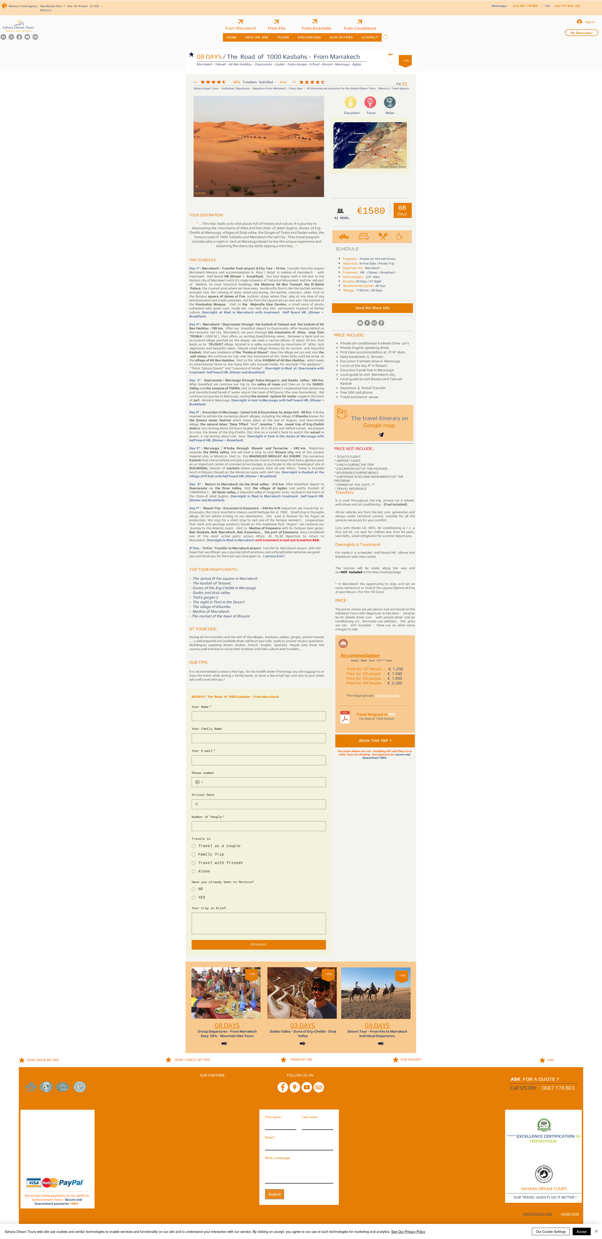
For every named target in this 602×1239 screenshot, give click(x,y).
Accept (582, 1231)
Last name (310, 1117)
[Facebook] (19, 37)
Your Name (201, 707)
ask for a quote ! (388, 695)
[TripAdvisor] (35, 37)
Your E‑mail (203, 751)
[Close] (596, 1231)
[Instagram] (11, 37)
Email (270, 1137)
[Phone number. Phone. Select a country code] (199, 782)
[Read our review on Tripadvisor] (318, 1087)
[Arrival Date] (196, 804)
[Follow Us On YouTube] (306, 1087)
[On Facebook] (381, 323)
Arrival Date (203, 795)
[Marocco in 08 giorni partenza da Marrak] (345, 718)
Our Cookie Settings (551, 1231)
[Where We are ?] (367, 323)
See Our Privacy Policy (408, 1231)
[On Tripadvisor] (374, 323)
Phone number (203, 773)
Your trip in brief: (209, 908)
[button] (385, 36)
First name (274, 1117)
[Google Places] (294, 1087)
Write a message (277, 1158)
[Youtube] (27, 37)
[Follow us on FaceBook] (282, 1087)
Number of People (208, 817)
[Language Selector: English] (589, 6)
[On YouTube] (360, 323)
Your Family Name (207, 729)
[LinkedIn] (3, 37)
